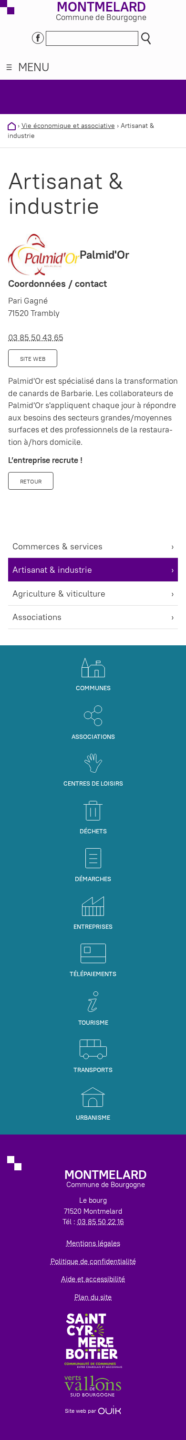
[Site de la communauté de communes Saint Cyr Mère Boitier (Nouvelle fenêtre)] (93, 1340)
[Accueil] (12, 125)
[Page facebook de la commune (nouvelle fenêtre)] (38, 37)
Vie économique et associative (68, 125)
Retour (30, 481)
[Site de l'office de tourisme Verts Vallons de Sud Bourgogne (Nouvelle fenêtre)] (93, 1385)
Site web (32, 358)
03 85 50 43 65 (35, 337)
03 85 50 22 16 (100, 1221)
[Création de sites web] (109, 1410)
